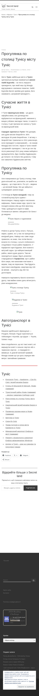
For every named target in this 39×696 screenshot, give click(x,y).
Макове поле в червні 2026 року (13, 662)
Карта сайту (7, 590)
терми (15, 256)
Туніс (15, 14)
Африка (9, 14)
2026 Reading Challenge (15, 612)
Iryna (7, 69)
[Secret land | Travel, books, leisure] (4, 6)
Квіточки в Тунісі (12, 418)
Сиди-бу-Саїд (11, 421)
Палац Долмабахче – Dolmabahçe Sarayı (16, 656)
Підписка (30, 488)
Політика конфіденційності (11, 602)
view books (23, 624)
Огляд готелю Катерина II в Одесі (14, 659)
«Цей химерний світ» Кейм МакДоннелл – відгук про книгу (19, 669)
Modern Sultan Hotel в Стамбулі (13, 665)
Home (3, 14)
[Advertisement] (19, 532)
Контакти (6, 593)
